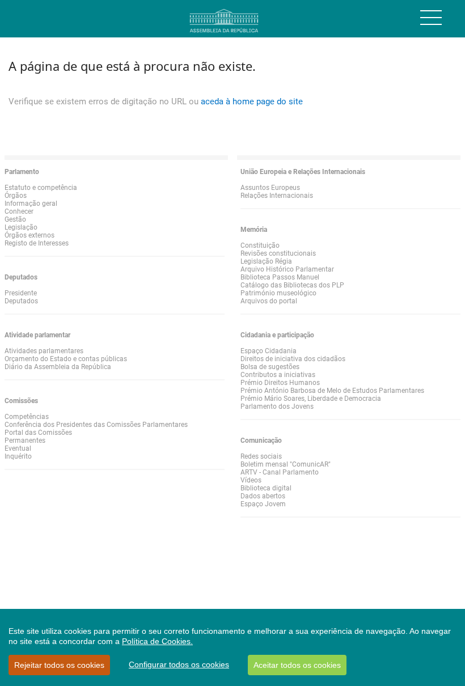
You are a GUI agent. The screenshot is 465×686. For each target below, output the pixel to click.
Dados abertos (262, 496)
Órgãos (16, 196)
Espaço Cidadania (268, 351)
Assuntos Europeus (270, 188)
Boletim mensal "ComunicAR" (285, 464)
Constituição (260, 245)
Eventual (18, 448)
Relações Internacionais (276, 196)
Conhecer (19, 211)
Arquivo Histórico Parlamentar (287, 269)
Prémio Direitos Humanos (280, 383)
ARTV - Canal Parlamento (279, 472)
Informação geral (31, 204)
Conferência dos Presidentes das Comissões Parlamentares (96, 425)
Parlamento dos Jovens (277, 406)
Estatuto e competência (41, 188)
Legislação (21, 227)
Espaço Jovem (263, 504)
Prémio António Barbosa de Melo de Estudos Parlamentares (332, 391)
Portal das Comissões (38, 433)
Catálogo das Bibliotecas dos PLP (292, 285)
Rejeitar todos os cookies (59, 665)
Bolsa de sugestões (269, 367)
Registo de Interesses (37, 243)
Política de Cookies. (157, 641)
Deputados (21, 301)
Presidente (21, 293)
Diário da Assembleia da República (58, 367)
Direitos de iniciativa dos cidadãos (292, 359)
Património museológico (278, 293)
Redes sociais (261, 456)
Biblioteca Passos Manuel (279, 277)
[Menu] (431, 18)
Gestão (15, 219)
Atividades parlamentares (44, 351)
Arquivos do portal (268, 301)
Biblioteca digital (265, 488)
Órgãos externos (29, 235)
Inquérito (18, 456)
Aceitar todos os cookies (297, 665)
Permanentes (25, 440)
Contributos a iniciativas (277, 375)
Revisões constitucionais (278, 253)
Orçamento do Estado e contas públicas (66, 359)
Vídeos (250, 480)
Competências (27, 417)
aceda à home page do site (252, 101)
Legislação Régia (266, 261)
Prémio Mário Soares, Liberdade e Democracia (310, 399)
